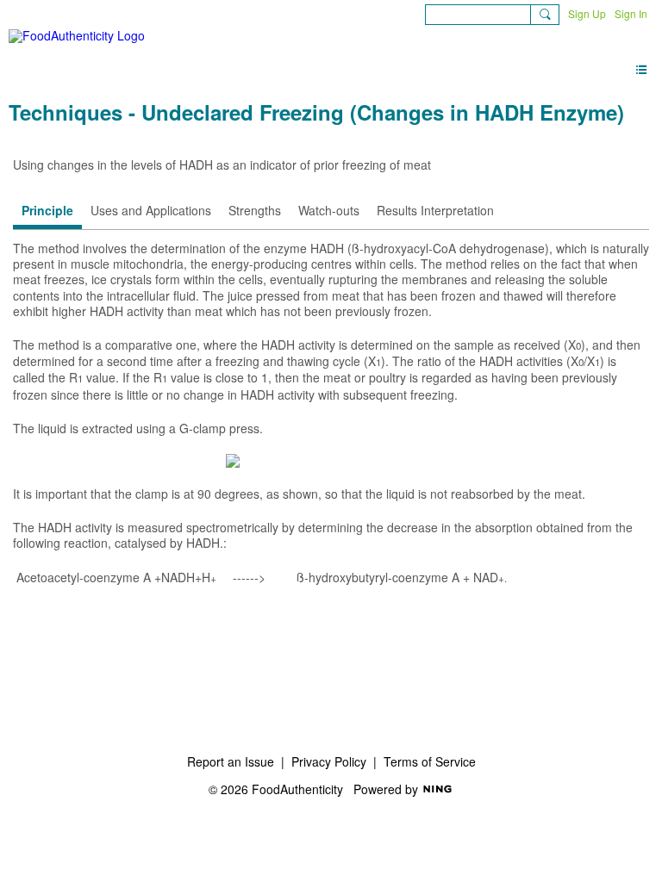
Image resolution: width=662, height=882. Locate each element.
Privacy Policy (328, 761)
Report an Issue (230, 761)
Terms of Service (430, 761)
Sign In (631, 13)
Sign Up (587, 13)
